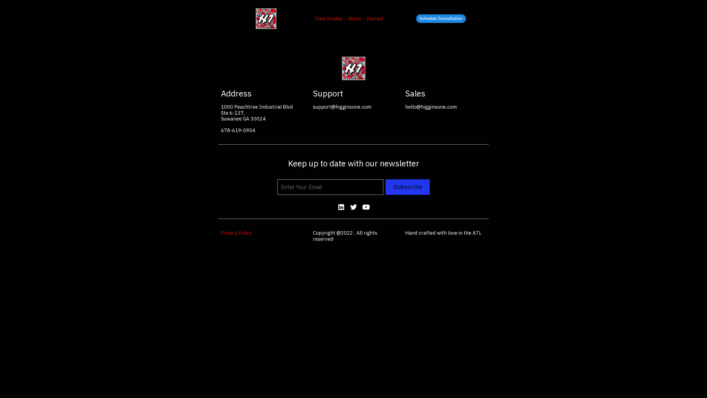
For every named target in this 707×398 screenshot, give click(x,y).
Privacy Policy (236, 233)
